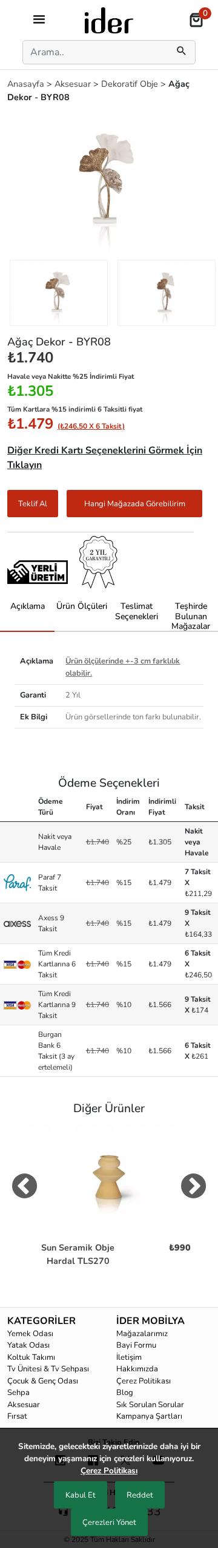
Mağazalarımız (142, 1333)
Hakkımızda (137, 1368)
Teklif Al (32, 503)
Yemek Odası (30, 1333)
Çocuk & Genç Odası (42, 1381)
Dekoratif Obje (130, 84)
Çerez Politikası (143, 1381)
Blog (124, 1392)
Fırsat (17, 1416)
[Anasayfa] (109, 19)
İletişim (129, 1357)
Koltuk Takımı (31, 1357)
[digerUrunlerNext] (193, 1188)
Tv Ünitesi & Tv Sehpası (48, 1368)
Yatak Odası (28, 1345)
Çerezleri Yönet (109, 1522)
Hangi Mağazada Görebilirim (134, 503)
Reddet (140, 1495)
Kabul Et (80, 1495)
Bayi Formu (136, 1345)
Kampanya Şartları (149, 1416)
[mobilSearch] (181, 52)
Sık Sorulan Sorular (150, 1404)
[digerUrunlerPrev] (24, 1188)
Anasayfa (27, 84)
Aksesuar (73, 84)
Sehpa (18, 1392)
